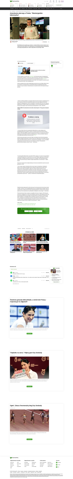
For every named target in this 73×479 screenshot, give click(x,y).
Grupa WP (15, 471)
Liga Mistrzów (34, 462)
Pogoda (11, 472)
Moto (51, 8)
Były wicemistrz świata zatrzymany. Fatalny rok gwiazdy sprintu (29, 252)
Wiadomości (32, 472)
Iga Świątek (41, 465)
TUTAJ (35, 135)
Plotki (26, 472)
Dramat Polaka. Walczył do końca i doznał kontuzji (58, 271)
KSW (11, 467)
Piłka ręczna (43, 8)
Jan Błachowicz (50, 465)
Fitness (11, 466)
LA (53, 8)
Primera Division (26, 465)
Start (10, 11)
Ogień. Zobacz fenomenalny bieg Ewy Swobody (29, 242)
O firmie (19, 471)
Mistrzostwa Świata (28, 228)
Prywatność (25, 471)
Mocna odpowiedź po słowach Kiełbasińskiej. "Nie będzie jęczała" (15, 242)
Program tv (18, 472)
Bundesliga (33, 463)
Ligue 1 (25, 466)
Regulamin (40, 471)
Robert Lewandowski (43, 462)
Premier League (26, 463)
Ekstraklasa (26, 462)
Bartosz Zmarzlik (50, 463)
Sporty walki (35, 8)
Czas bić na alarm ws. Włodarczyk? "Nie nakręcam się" (26, 203)
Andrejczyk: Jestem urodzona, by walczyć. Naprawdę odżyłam (38, 71)
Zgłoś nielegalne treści (16, 283)
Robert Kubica (42, 463)
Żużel (26, 8)
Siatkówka (23, 8)
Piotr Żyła (41, 466)
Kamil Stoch (49, 462)
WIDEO (39, 8)
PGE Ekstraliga (34, 466)
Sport (36, 472)
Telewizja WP (23, 472)
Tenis (20, 8)
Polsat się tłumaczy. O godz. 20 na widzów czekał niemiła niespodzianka (42, 242)
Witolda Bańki (31, 76)
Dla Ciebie (12, 8)
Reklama (37, 471)
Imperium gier (39, 472)
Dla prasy (22, 471)
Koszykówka (48, 8)
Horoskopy (14, 472)
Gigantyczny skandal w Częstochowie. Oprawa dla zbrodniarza (55, 275)
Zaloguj (62, 1)
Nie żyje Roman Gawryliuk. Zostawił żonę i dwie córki (26, 204)
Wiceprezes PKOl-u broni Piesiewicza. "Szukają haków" (16, 252)
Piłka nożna (16, 8)
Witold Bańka (19, 228)
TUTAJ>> (44, 78)
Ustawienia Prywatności (31, 471)
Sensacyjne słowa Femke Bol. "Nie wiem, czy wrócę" (41, 252)
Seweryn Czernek (15, 41)
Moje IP (29, 472)
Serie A (33, 465)
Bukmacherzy (30, 8)
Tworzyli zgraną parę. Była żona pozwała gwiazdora (56, 277)
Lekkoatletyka (13, 11)
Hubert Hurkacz (50, 466)
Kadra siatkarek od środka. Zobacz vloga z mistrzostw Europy (56, 280)
